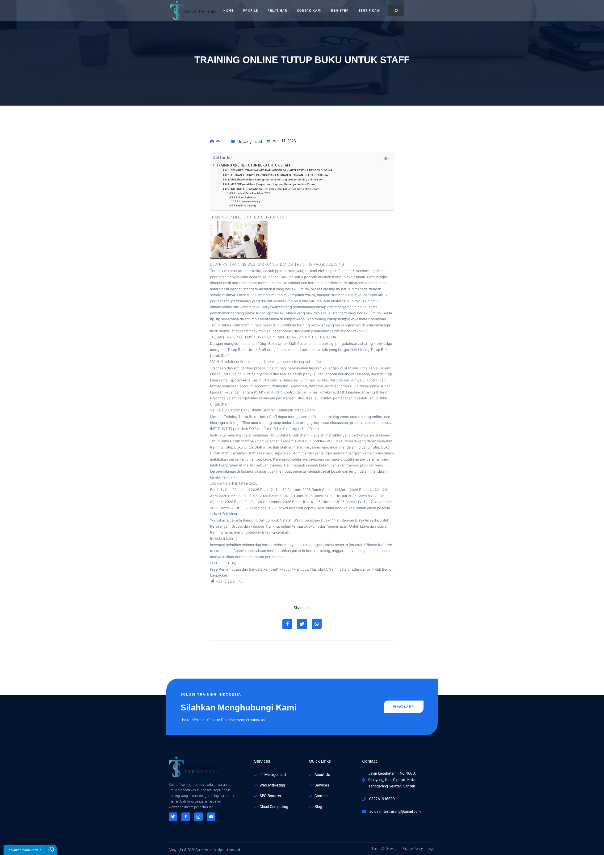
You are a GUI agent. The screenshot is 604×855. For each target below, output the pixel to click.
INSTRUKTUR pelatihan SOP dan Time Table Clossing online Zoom (275, 189)
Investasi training (250, 201)
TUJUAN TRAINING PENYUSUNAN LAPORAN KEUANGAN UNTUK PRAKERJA (279, 175)
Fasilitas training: (246, 205)
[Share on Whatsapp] (317, 624)
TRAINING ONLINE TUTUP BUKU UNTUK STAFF (253, 165)
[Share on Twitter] (302, 624)
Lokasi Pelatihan (246, 197)
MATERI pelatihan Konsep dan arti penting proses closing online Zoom (277, 180)
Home (228, 10)
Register (340, 10)
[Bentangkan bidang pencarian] (396, 10)
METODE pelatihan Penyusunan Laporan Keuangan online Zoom (273, 184)
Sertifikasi (369, 10)
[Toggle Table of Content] (383, 158)
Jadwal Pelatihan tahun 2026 (253, 193)
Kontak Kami (309, 10)
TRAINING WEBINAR (247, 264)
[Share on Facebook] (287, 624)
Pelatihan (277, 10)
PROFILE (250, 10)
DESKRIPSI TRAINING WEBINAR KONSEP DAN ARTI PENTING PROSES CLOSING (281, 170)
